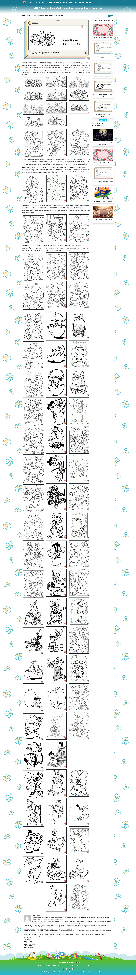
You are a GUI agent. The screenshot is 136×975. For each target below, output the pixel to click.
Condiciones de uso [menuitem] (75, 965)
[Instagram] (60, 962)
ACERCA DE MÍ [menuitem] (51, 965)
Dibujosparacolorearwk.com (65, 930)
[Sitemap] (69, 962)
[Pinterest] (65, 962)
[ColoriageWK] (72, 968)
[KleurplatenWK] (63, 968)
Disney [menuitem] (49, 2)
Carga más (103, 120)
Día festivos (30, 15)
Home (23, 15)
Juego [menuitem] (36, 2)
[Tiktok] (67, 962)
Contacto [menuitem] (84, 965)
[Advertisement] (68, 388)
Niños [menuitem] (42, 2)
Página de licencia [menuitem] (93, 965)
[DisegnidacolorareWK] (66, 968)
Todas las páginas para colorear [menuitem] (79, 2)
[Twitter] (59, 962)
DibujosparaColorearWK (53, 972)
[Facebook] (57, 962)
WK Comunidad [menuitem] (42, 965)
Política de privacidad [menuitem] (63, 965)
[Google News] (72, 962)
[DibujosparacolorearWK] (69, 968)
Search (111, 16)
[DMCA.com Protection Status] (76, 962)
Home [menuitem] (30, 2)
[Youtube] (63, 962)
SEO (48, 929)
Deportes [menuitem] (56, 2)
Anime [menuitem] (63, 2)
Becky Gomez (78, 972)
